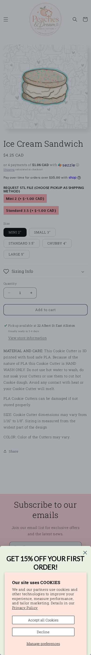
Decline (43, 632)
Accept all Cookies (43, 620)
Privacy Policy (25, 607)
